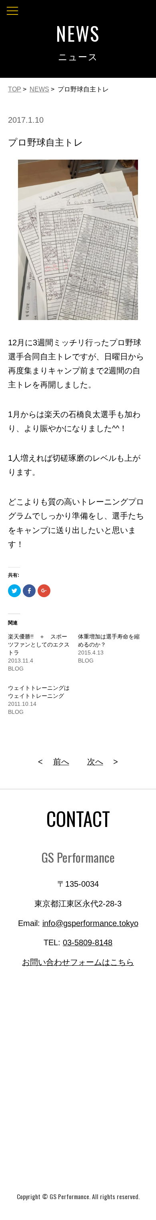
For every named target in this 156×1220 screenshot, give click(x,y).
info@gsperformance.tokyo (90, 923)
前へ (61, 761)
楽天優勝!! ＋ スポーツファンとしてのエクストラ (39, 644)
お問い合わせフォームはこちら (78, 962)
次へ (95, 761)
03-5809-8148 (87, 942)
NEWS (39, 89)
